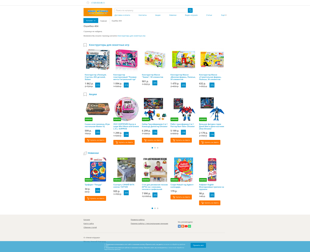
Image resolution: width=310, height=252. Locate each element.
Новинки (172, 15)
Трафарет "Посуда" (93, 184)
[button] (152, 148)
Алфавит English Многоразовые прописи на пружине (211, 186)
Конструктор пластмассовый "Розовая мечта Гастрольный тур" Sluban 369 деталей (124, 77)
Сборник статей (90, 227)
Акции (157, 15)
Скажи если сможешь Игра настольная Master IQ (97, 125)
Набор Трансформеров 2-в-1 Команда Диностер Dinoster (155, 125)
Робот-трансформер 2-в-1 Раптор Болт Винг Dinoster (182, 125)
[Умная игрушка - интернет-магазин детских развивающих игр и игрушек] (98, 12)
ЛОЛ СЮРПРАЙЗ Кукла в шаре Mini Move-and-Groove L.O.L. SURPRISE (126, 126)
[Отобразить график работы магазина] (88, 2)
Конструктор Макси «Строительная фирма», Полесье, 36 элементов (210, 77)
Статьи (209, 15)
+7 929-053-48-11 (98, 3)
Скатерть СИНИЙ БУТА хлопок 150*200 (123, 185)
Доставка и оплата (122, 15)
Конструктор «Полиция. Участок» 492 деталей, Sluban (96, 77)
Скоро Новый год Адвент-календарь (182, 185)
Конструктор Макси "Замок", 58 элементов (152, 76)
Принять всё (198, 245)
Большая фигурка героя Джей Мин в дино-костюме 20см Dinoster (211, 126)
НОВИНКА (88, 119)
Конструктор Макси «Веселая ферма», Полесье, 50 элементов (183, 77)
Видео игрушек (191, 15)
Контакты (143, 15)
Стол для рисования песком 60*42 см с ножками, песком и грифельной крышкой (155, 186)
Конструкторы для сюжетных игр (131, 36)
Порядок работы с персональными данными (149, 223)
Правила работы (138, 219)
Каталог (87, 219)
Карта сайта (89, 223)
